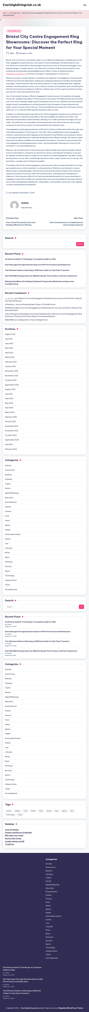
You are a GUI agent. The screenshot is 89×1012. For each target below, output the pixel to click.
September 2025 (12, 385)
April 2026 (9, 353)
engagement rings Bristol (15, 74)
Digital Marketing (11, 493)
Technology (9, 576)
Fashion (8, 507)
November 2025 (11, 376)
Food (7, 516)
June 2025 (9, 398)
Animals (8, 465)
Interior (8, 539)
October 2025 (11, 380)
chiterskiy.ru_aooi (12, 304)
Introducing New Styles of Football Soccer (39, 304)
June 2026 (9, 343)
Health (7, 530)
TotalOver (9, 844)
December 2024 (11, 426)
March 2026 (9, 357)
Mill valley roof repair (14, 835)
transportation (11, 580)
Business (8, 475)
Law (6, 543)
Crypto (8, 484)
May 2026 (9, 348)
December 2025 (11, 371)
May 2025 (9, 403)
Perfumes (9, 562)
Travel (7, 585)
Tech (71, 811)
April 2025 (9, 408)
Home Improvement (13, 534)
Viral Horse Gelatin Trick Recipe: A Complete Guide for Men (30, 259)
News (7, 557)
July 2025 (9, 394)
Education (9, 498)
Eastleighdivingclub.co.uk (22, 5)
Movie (7, 553)
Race (56, 811)
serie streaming (12, 830)
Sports (7, 571)
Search (9, 238)
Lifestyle (8, 548)
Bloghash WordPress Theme (71, 1008)
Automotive (10, 470)
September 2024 (12, 440)
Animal (8, 811)
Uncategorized (14, 31)
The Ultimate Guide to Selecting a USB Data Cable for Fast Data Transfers (37, 270)
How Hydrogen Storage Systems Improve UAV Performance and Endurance (37, 265)
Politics (49, 811)
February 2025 (11, 417)
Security (8, 566)
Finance (8, 511)
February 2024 (11, 449)
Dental (7, 488)
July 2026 (9, 339)
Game (7, 520)
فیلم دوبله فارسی (11, 298)
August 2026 (10, 334)
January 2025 (10, 421)
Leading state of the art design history (32, 320)
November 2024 (11, 431)
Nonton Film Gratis (13, 838)
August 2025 (10, 389)
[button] (26, 208)
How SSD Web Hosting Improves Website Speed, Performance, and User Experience (41, 276)
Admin (25, 202)
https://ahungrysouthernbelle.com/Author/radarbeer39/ (27, 314)
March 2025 (9, 412)
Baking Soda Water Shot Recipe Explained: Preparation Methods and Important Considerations (39, 282)
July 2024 (9, 444)
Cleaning (8, 479)
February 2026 (11, 362)
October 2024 (11, 435)
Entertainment (11, 502)
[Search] (81, 607)
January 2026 (10, 366)
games (7, 525)
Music (41, 811)
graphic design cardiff (14, 841)
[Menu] (85, 5)
